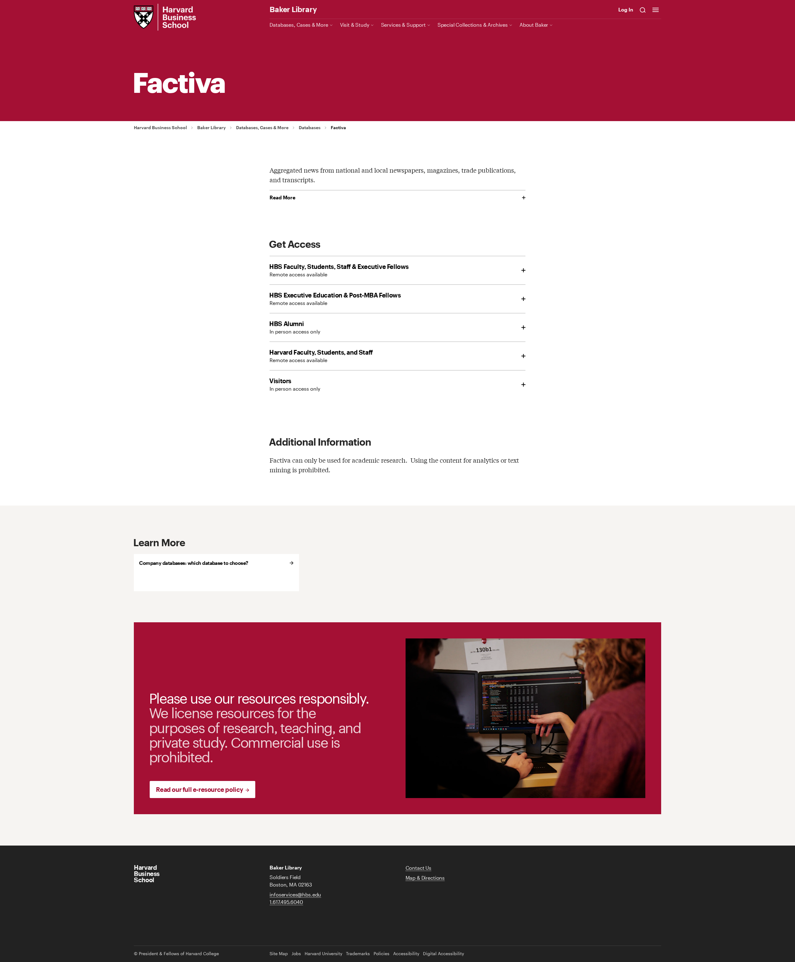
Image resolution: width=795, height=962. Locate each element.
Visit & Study (354, 25)
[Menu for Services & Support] (428, 25)
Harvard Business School (160, 127)
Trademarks (358, 953)
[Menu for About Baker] (551, 25)
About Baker (534, 25)
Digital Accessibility (443, 953)
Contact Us (418, 868)
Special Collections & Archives (473, 25)
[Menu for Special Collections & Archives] (510, 25)
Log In (625, 9)
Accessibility (406, 953)
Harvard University (323, 953)
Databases (309, 127)
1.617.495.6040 (286, 902)
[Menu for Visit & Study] (372, 25)
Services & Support (403, 25)
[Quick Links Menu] (655, 10)
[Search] (642, 10)
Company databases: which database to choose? (193, 563)
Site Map (279, 953)
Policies (381, 953)
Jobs (296, 953)
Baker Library (293, 9)
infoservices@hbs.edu (295, 894)
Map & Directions (425, 878)
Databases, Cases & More (299, 25)
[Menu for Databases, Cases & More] (331, 25)
